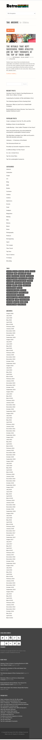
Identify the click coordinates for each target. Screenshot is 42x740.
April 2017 (9, 548)
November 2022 (10, 407)
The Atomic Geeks (24, 297)
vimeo (15, 643)
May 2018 (9, 520)
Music (8, 226)
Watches (9, 302)
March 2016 (9, 576)
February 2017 (10, 552)
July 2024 (9, 368)
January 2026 (10, 328)
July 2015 (9, 594)
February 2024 (10, 378)
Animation (9, 172)
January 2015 (10, 604)
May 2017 (9, 546)
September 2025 (11, 337)
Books (8, 188)
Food (7, 207)
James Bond (10, 283)
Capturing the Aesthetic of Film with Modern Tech (20, 98)
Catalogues (15, 276)
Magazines (9, 213)
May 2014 (9, 613)
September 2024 (11, 363)
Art (7, 178)
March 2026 (9, 324)
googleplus (15, 638)
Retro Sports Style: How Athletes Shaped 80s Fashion (14, 687)
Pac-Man (19, 287)
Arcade (15, 271)
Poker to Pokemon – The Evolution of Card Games (13, 702)
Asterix (32, 271)
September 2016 (11, 563)
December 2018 (10, 504)
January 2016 (10, 581)
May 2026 (9, 320)
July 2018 (9, 515)
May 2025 (9, 346)
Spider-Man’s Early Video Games (8, 711)
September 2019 (11, 485)
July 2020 (9, 463)
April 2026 (9, 322)
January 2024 (10, 381)
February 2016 (10, 578)
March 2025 (9, 350)
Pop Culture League (13, 290)
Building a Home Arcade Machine (15, 124)
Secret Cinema (23, 292)
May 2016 (9, 572)
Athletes (12, 59)
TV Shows (9, 258)
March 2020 (9, 472)
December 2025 (10, 331)
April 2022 (9, 422)
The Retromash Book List (13, 143)
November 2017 (10, 533)
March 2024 (9, 376)
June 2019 (9, 491)
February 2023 (10, 400)
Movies (8, 223)
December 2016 (10, 557)
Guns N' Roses (23, 278)
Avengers (10, 273)
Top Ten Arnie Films (11, 156)
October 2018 (10, 509)
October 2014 (10, 611)
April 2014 (9, 615)
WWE (22, 302)
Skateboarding (11, 295)
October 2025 (10, 335)
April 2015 (9, 598)
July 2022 (9, 415)
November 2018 (10, 507)
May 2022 (9, 420)
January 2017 (10, 554)
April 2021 (9, 444)
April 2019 (9, 496)
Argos (8, 175)
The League (9, 245)
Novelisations (11, 287)
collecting (29, 276)
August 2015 (9, 591)
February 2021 (10, 448)
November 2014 (10, 609)
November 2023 (10, 385)
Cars (29, 273)
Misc (7, 220)
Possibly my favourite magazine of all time (18, 146)
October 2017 (10, 535)
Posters (23, 290)
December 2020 (10, 452)
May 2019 (9, 494)
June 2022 (9, 418)
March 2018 (9, 524)
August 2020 (9, 461)
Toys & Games (10, 254)
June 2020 (9, 465)
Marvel (15, 285)
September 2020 (11, 459)
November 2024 (10, 359)
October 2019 (10, 483)
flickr (11, 643)
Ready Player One (12, 292)
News (7, 229)
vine (2, 643)
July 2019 (9, 489)
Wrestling (9, 261)
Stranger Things (12, 297)
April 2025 (9, 348)
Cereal (23, 276)
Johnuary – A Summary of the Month (16, 140)
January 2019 (10, 502)
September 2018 (11, 511)
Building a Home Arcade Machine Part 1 (10, 701)
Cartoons (9, 191)
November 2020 (10, 454)
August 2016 (9, 565)
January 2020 (10, 476)
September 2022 (11, 411)
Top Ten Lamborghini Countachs (15, 159)
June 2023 (9, 394)
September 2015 (11, 589)
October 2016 (10, 561)
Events (8, 204)
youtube (19, 643)
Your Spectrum (11, 304)
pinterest (6, 643)
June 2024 (9, 370)
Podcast (8, 235)
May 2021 (9, 441)
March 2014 (9, 617)
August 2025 (9, 339)
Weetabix (16, 302)
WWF (26, 302)
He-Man (31, 278)
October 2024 (10, 361)
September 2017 (11, 537)
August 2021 (9, 437)
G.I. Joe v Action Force (12, 153)
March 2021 (9, 446)
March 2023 (9, 398)
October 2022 (10, 409)
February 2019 (10, 500)
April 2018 (9, 522)
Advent (9, 271)
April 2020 (9, 470)
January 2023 (10, 402)
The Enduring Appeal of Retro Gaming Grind (18, 101)
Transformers (24, 299)
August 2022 (9, 413)
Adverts (8, 169)
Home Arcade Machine (19, 280)
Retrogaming (10, 239)
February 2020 (10, 474)
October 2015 (10, 587)
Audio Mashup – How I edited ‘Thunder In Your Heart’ (20, 127)
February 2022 (10, 424)
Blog (23, 57)
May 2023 (9, 396)
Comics (8, 197)
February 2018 (10, 526)
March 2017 (9, 550)
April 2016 (9, 574)
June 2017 (9, 544)
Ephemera (9, 201)
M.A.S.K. (9, 285)
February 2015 (10, 602)
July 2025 (9, 341)
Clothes (8, 194)
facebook (6, 638)
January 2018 (10, 528)
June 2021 (9, 439)
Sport (27, 57)
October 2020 (10, 457)
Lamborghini (26, 283)
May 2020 (9, 468)
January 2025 (10, 355)
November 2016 (10, 559)
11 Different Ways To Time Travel (15, 149)
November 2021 (10, 431)
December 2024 (10, 357)
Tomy (16, 299)
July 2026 (9, 315)
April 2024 (9, 374)
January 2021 (10, 450)
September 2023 (11, 389)
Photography (9, 232)
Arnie (27, 271)
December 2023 (10, 383)
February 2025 (10, 352)
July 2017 (9, 541)
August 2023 (9, 391)
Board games (22, 273)
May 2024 (9, 372)
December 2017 (10, 531)
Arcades (21, 271)
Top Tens (8, 251)
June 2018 (9, 518)
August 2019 (9, 487)
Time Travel (9, 248)
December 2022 (10, 405)
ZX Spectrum (21, 304)
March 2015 (9, 600)
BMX (7, 185)
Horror (29, 280)
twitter (2, 638)
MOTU (20, 285)
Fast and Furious (12, 278)
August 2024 (9, 365)
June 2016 (9, 570)
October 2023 (10, 387)
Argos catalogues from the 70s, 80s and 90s (18, 121)
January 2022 (10, 426)
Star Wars (21, 295)
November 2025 (10, 333)
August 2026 (9, 313)
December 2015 (10, 583)
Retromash (16, 57)
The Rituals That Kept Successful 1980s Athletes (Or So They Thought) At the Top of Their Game (19, 50)
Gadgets (8, 210)
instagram (11, 638)
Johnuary (18, 283)
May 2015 (9, 596)
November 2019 (10, 481)
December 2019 (10, 478)
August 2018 (9, 513)
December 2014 (10, 607)
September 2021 (11, 435)
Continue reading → (11, 73)
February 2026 (10, 326)
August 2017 (9, 539)
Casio (8, 276)
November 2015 (10, 585)
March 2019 (9, 498)
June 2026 (9, 318)
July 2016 (9, 568)
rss (19, 638)
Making (8, 216)
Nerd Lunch (26, 285)
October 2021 (10, 433)
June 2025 (9, 344)
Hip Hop (9, 280)
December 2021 (10, 428)
